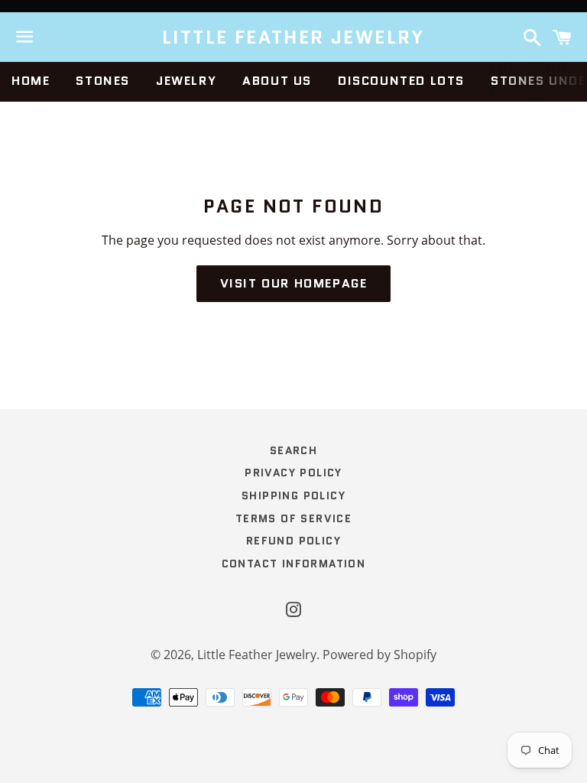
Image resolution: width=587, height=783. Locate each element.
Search (293, 450)
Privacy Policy (293, 472)
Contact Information (294, 563)
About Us (277, 80)
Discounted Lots (401, 80)
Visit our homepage (294, 283)
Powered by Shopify (379, 654)
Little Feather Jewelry (293, 37)
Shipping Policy (293, 495)
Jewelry (186, 80)
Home (30, 80)
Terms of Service (293, 518)
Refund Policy (293, 540)
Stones (103, 80)
